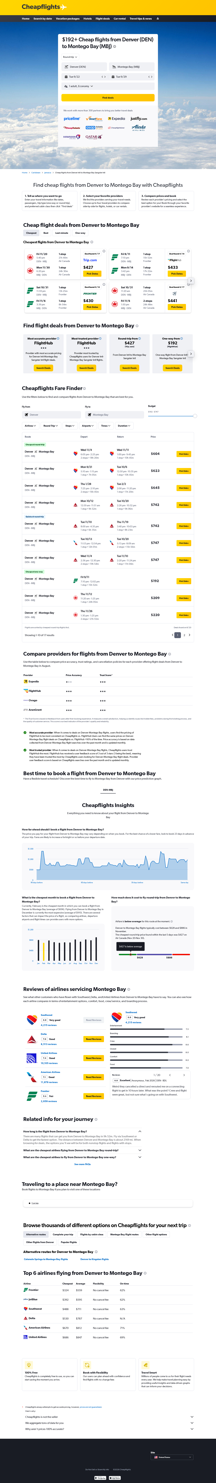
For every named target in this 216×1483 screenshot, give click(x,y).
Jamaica (47, 172)
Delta (44, 1034)
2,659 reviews (49, 1101)
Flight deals (103, 18)
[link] (43, 368)
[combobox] (70, 57)
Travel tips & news (141, 18)
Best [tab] (46, 233)
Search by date (43, 18)
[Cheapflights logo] (41, 7)
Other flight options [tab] (156, 1234)
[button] (114, 47)
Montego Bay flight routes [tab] (124, 1234)
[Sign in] (157, 18)
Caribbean (35, 172)
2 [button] (184, 635)
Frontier (45, 1091)
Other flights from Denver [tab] (40, 1242)
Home (26, 18)
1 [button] (177, 635)
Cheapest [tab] (31, 233)
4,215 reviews (49, 1025)
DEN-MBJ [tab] (108, 789)
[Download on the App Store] (115, 1478)
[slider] (195, 416)
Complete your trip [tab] (63, 1234)
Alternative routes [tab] (36, 1234)
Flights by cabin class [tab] (91, 1234)
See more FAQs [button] (82, 1164)
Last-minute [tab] (61, 233)
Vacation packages (67, 18)
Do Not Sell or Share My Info (97, 1469)
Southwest (46, 1015)
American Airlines (50, 1072)
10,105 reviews (49, 1063)
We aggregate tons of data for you (44, 1423)
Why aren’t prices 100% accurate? (44, 1429)
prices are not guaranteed (90, 1407)
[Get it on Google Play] (100, 1478)
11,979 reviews (49, 1082)
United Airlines (49, 1053)
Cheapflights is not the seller (41, 1416)
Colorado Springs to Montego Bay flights (46, 1259)
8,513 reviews (49, 1044)
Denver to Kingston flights (94, 1259)
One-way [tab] (80, 233)
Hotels (88, 18)
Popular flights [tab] (69, 1242)
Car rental (120, 18)
